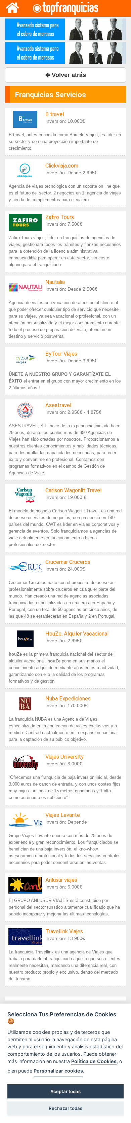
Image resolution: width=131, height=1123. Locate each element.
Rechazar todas (65, 1108)
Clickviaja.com (61, 165)
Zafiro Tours (59, 217)
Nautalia (55, 282)
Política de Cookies (94, 1061)
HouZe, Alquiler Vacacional (76, 633)
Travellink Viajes (64, 931)
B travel (54, 114)
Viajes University (64, 757)
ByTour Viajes (61, 354)
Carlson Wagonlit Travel (73, 490)
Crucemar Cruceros (67, 562)
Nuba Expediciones (68, 698)
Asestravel (58, 405)
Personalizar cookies (58, 1071)
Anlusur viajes (61, 880)
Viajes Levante (62, 815)
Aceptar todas (65, 1091)
